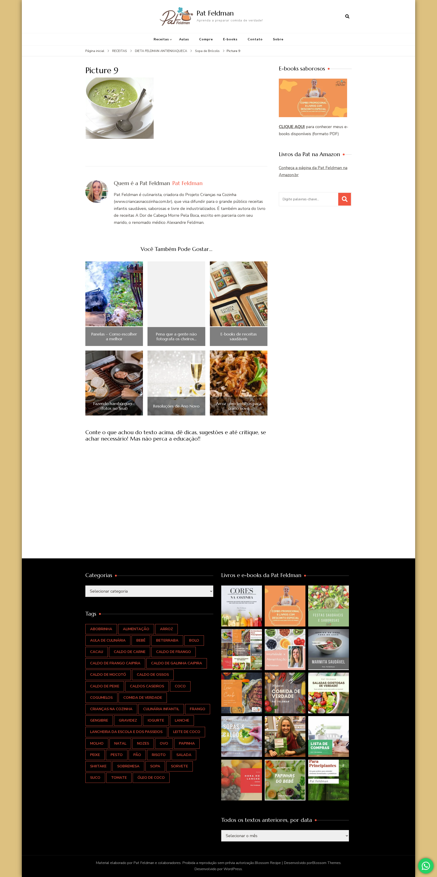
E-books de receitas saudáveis (239, 336)
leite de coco (186, 731)
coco (180, 686)
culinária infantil (161, 709)
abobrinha (101, 629)
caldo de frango (173, 651)
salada (183, 754)
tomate (119, 777)
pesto (117, 754)
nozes (143, 743)
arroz (166, 629)
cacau (96, 651)
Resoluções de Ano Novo (176, 406)
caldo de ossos (153, 674)
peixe (95, 754)
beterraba (167, 640)
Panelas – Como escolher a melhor (114, 336)
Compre (206, 39)
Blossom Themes (326, 862)
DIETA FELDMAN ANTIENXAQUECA (161, 51)
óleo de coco (151, 777)
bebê (140, 640)
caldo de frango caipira (115, 663)
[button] (241, 606)
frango (197, 709)
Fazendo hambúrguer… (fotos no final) (114, 406)
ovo (164, 743)
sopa (155, 766)
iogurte (156, 720)
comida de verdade (142, 697)
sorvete (179, 766)
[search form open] (347, 16)
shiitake (98, 766)
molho (97, 743)
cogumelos (101, 697)
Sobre (278, 39)
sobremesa (128, 766)
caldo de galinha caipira (176, 663)
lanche (182, 720)
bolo (194, 640)
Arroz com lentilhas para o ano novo (238, 406)
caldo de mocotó (108, 674)
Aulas (184, 39)
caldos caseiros (147, 686)
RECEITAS (119, 51)
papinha (187, 743)
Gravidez (128, 720)
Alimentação (136, 629)
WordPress (233, 869)
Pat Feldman (215, 13)
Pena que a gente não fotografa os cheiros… (176, 336)
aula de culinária (108, 640)
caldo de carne (129, 651)
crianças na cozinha (111, 709)
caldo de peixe (104, 686)
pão (137, 754)
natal (120, 743)
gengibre (99, 720)
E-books (230, 39)
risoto (159, 754)
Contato (255, 39)
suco (95, 777)
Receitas (161, 39)
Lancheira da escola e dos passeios (126, 731)
